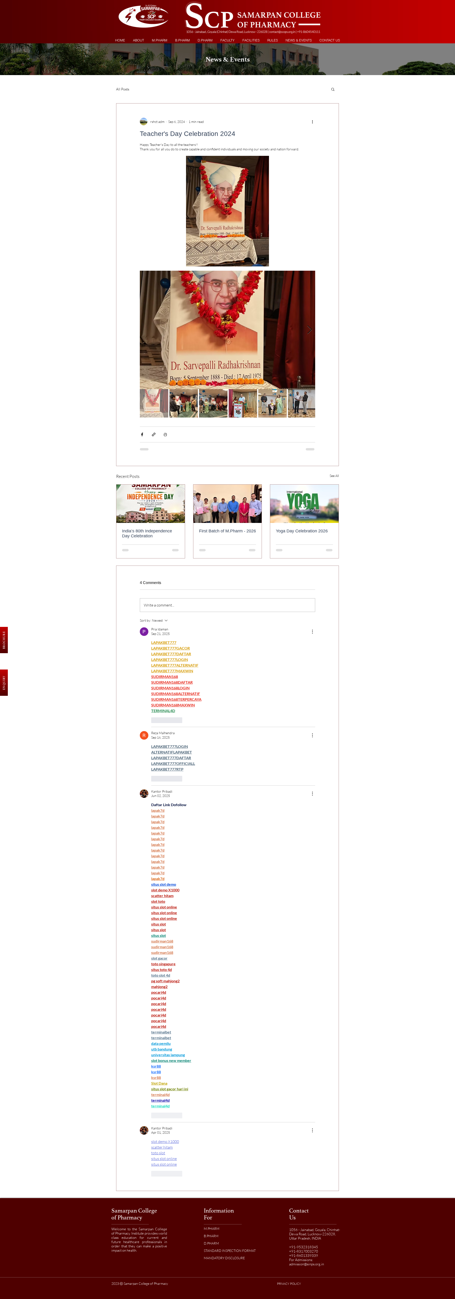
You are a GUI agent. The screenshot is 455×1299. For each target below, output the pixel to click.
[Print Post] (165, 434)
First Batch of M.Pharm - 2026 (227, 531)
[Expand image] (227, 330)
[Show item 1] (154, 403)
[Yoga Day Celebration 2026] (304, 504)
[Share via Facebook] (142, 434)
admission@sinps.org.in (306, 704)
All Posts (122, 89)
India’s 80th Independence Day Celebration (147, 533)
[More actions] (312, 121)
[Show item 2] (183, 403)
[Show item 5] (272, 403)
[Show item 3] (213, 403)
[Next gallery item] (309, 329)
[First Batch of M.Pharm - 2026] (227, 504)
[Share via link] (153, 434)
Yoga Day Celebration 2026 (302, 531)
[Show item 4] (243, 403)
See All (334, 476)
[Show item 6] (302, 403)
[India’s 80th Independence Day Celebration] (150, 504)
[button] (272, 40)
